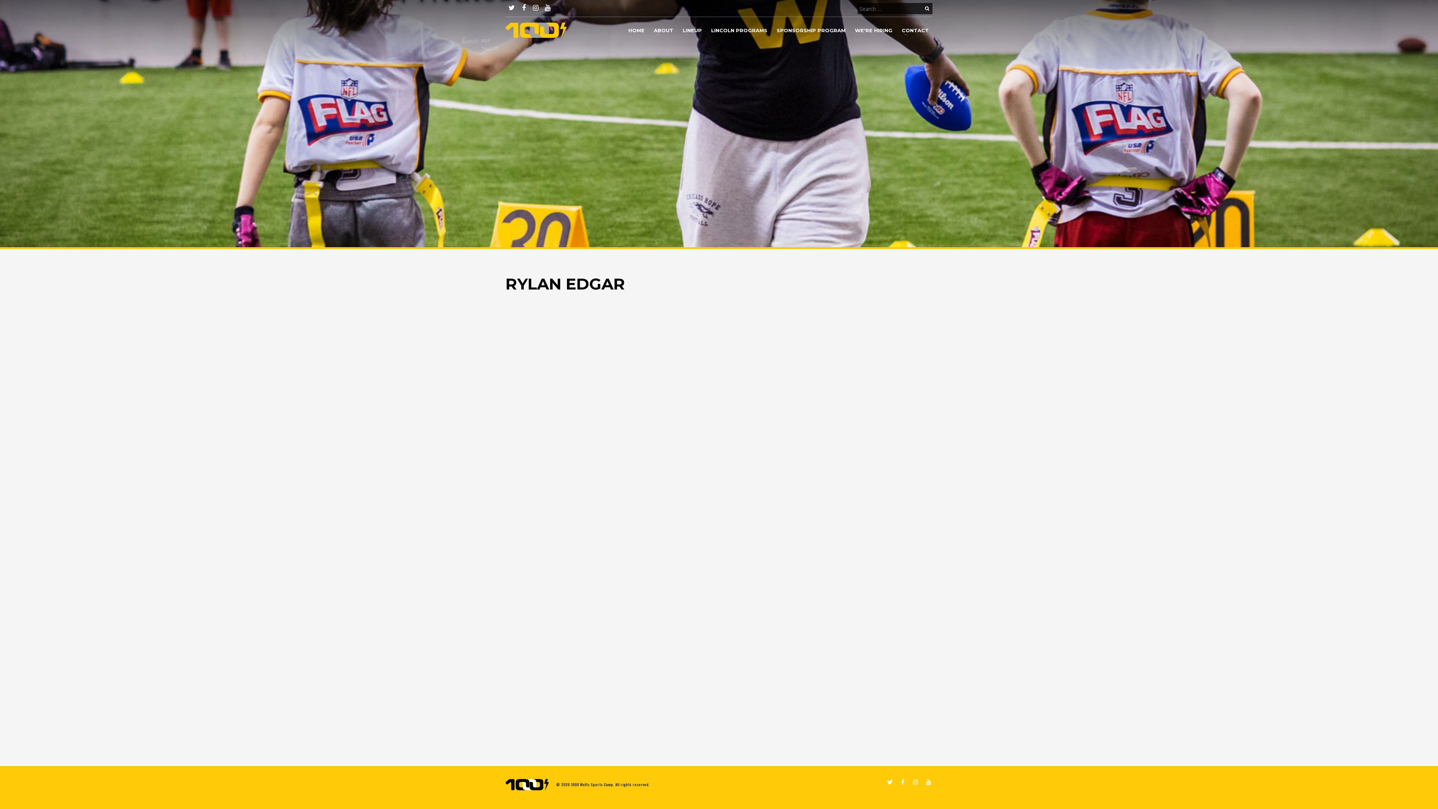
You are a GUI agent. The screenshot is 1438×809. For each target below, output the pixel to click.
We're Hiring (873, 30)
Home (636, 30)
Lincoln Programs (739, 30)
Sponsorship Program (811, 30)
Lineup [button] (692, 30)
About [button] (663, 30)
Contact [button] (915, 30)
